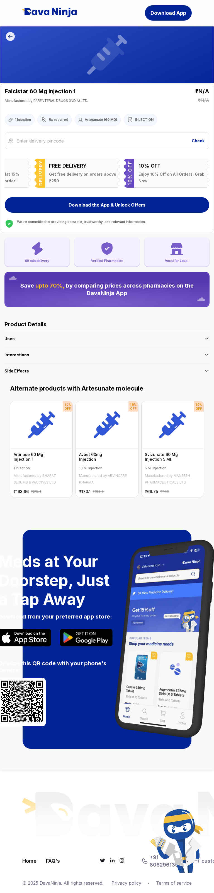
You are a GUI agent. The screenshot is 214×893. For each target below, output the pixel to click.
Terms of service (174, 883)
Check (198, 140)
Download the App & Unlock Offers (107, 205)
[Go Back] (10, 37)
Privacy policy (126, 883)
